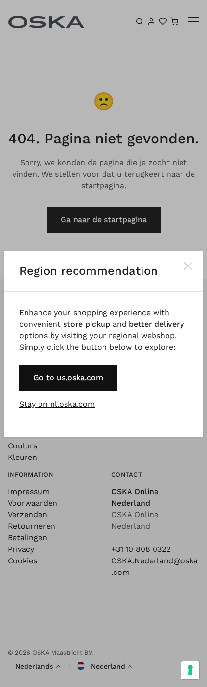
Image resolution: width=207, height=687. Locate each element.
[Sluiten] (187, 266)
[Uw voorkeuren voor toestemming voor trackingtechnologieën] (190, 670)
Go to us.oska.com (68, 377)
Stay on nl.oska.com (57, 403)
